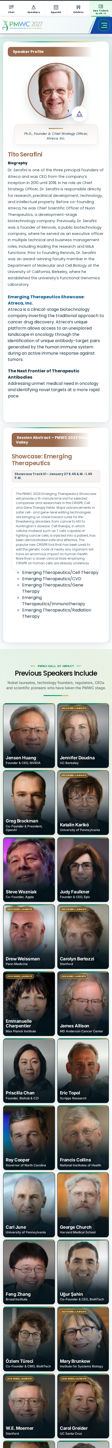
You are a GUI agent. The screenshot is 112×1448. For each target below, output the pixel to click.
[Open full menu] (104, 25)
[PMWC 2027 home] (30, 25)
